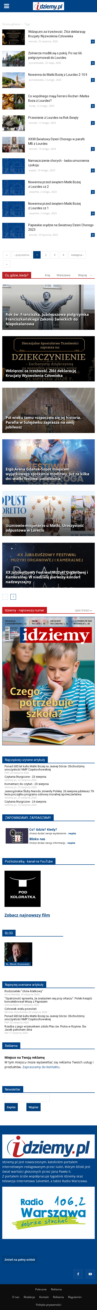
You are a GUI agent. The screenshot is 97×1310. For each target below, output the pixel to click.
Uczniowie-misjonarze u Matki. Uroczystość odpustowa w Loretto (45, 528)
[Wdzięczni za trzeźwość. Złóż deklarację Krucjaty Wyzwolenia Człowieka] (48, 358)
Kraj (47, 275)
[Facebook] (78, 1274)
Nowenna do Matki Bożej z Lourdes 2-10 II (57, 74)
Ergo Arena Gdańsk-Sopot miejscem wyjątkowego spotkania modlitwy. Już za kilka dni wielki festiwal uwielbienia (47, 474)
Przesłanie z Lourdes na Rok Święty (53, 117)
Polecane (41, 1289)
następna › (77, 255)
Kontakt (44, 1297)
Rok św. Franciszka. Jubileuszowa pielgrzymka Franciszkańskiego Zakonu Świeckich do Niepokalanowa (47, 319)
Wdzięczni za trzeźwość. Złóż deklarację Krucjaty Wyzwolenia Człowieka (41, 373)
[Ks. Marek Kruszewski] (18, 958)
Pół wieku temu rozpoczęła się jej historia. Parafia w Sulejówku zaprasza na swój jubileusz (43, 422)
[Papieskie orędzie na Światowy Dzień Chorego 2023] (13, 249)
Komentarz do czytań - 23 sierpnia (27, 784)
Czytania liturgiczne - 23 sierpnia (25, 776)
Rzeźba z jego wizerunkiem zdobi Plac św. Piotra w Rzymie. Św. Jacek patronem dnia (46, 1028)
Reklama (56, 1289)
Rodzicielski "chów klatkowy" (24, 991)
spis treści (82, 610)
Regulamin (74, 1297)
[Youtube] (90, 1274)
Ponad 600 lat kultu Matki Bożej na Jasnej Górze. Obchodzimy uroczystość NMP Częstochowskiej (45, 768)
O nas (15, 1297)
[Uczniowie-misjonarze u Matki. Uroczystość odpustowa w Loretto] (48, 513)
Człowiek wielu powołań (21, 1008)
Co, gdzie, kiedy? (16, 275)
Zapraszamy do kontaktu (41, 1067)
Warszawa (63, 275)
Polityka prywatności (48, 1305)
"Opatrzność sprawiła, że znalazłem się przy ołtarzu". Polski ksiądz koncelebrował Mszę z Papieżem (48, 1000)
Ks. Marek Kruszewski (18, 963)
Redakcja (29, 1297)
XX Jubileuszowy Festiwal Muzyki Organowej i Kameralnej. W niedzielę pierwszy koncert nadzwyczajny (47, 577)
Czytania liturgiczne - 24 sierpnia (25, 801)
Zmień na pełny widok (20, 1260)
